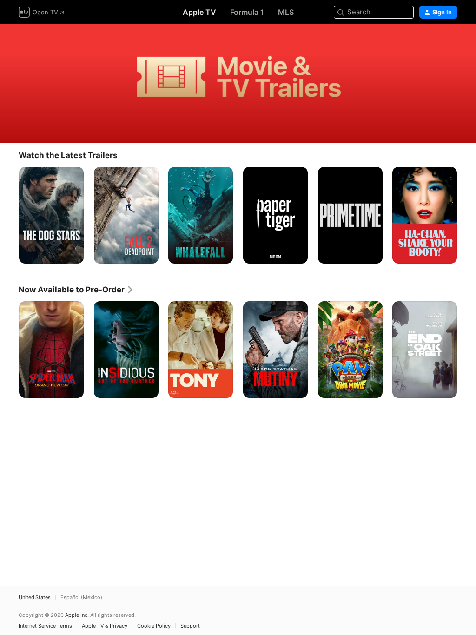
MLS (286, 12)
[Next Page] (466, 215)
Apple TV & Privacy (104, 625)
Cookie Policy (154, 625)
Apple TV (199, 12)
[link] (76, 289)
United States (35, 597)
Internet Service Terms (45, 625)
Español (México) (81, 597)
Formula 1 (247, 12)
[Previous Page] (9, 215)
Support (190, 625)
